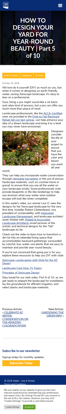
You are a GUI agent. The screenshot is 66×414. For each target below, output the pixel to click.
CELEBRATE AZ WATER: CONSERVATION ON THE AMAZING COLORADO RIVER (15, 319)
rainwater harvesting (25, 179)
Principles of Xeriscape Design (20, 273)
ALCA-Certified (52, 113)
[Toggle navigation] (60, 5)
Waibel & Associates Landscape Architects (26, 221)
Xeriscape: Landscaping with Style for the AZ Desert (30, 261)
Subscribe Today (21, 363)
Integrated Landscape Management (28, 214)
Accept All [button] (29, 407)
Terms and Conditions (15, 384)
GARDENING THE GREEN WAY (52, 314)
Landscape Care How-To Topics (22, 268)
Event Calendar (11, 75)
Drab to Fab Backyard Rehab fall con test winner (30, 118)
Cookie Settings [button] (12, 407)
